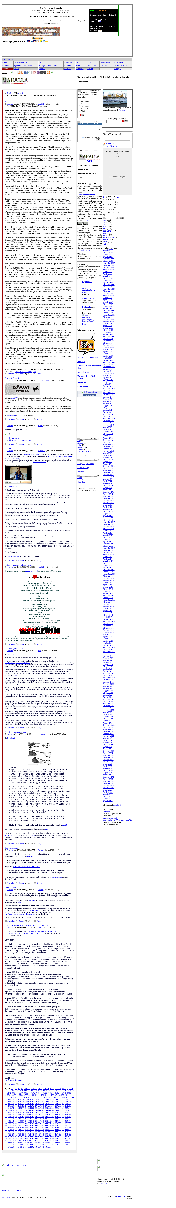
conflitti (41, 104)
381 (29, 1125)
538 (19, 1143)
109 (62, 1095)
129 (58, 1097)
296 (12, 1117)
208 (52, 1106)
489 (56, 1136)
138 (19, 1099)
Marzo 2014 (107, 479)
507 (49, 1138)
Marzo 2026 (107, 790)
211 (63, 1106)
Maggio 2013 (108, 457)
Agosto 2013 (108, 464)
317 (16, 1119)
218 (19, 1108)
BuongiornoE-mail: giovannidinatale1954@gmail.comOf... (117, 819)
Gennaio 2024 (108, 734)
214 (6, 1108)
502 (32, 1138)
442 (32, 1132)
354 (6, 1123)
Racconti (67, 69)
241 (29, 1110)
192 (66, 1104)
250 (59, 1110)
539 (22, 1143)
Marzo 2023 (107, 712)
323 (36, 1119)
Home (4, 62)
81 (56, 1093)
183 (36, 1104)
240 (26, 1110)
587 (49, 1147)
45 (39, 1091)
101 (35, 1095)
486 (46, 1136)
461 (29, 1134)
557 (16, 1145)
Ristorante (79, 69)
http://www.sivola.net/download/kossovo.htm (20, 914)
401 (29, 1127)
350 (59, 1121)
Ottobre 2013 (108, 468)
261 (29, 1112)
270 (59, 1112)
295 (9, 1117)
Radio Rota (11, 415)
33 (10, 1091)
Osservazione (82, 386)
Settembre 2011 (108, 414)
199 (22, 1106)
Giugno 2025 (108, 770)
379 (22, 1125)
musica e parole (44, 380)
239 (22, 1110)
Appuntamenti (88, 298)
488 (52, 1136)
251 (63, 1110)
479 (22, 1136)
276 (12, 1114)
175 (9, 1104)
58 (70, 1091)
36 (17, 1091)
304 (39, 1117)
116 (15, 1097)
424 (39, 1130)
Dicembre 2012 (108, 447)
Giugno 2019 (108, 615)
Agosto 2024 (108, 749)
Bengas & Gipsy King (13, 378)
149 (56, 1099)
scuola (105, 241)
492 (66, 1136)
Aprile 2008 (107, 326)
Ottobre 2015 (108, 520)
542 (32, 1143)
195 (9, 1106)
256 (12, 1112)
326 (46, 1119)
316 (12, 1119)
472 (66, 1134)
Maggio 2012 (108, 431)
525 (42, 1140)
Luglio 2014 (107, 488)
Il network (68, 62)
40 (27, 1091)
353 (69, 1121)
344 (39, 1121)
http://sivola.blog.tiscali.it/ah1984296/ (17, 663)
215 (9, 1108)
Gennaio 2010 (108, 371)
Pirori (89, 62)
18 (44, 1089)
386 (46, 1125)
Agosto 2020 (108, 645)
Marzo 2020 (107, 634)
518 (19, 1140)
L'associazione (7, 59)
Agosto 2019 (108, 619)
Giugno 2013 (108, 460)
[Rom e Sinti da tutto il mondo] (104, 1171)
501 (29, 1138)
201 (29, 1106)
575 (9, 1147)
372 (66, 1123)
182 (32, 1104)
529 (56, 1140)
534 (6, 1143)
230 (59, 1108)
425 (42, 1130)
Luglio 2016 (107, 539)
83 (61, 1093)
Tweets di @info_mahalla (11, 1190)
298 (19, 1117)
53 (58, 1091)
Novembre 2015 (109, 522)
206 (46, 1106)
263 (36, 1112)
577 (16, 1147)
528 (52, 1140)
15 (36, 1089)
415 (9, 1130)
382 (32, 1125)
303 (36, 1117)
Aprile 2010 (107, 377)
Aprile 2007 (107, 300)
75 (41, 1093)
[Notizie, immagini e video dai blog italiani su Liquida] (104, 1163)
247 (49, 1110)
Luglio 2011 (107, 410)
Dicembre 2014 (108, 498)
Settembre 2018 (109, 596)
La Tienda (6, 66)
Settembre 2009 (109, 362)
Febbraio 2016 (108, 529)
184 (39, 1104)
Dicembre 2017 (108, 576)
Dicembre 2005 (108, 265)
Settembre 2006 (109, 285)
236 (12, 1110)
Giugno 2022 (108, 693)
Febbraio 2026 (108, 788)
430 (59, 1130)
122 (35, 1097)
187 (49, 1104)
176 (12, 1104)
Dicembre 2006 (108, 291)
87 (70, 1093)
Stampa (39, 374)
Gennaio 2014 (108, 475)
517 (16, 1140)
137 (16, 1099)
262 (32, 1112)
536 (12, 1143)
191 (63, 1104)
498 (19, 1138)
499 (22, 1138)
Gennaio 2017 (108, 552)
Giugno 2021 (108, 667)
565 (42, 1145)
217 (16, 1108)
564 (39, 1145)
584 (39, 1147)
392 (66, 1125)
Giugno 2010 (108, 382)
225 (42, 1108)
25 (60, 1089)
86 (68, 1093)
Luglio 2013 (107, 462)
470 (59, 1134)
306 (46, 1117)
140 (26, 1099)
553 (69, 1143)
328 (52, 1119)
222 (32, 1108)
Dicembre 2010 (108, 395)
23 (56, 1089)
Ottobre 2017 (108, 572)
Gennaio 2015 (108, 501)
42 (32, 1091)
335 (9, 1121)
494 (6, 1138)
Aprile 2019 (107, 611)
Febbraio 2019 (108, 606)
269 (56, 1112)
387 (49, 1125)
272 (66, 1112)
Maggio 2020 (108, 639)
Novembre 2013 (109, 470)
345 (42, 1121)
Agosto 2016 (108, 542)
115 (12, 1097)
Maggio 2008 (108, 328)
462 (32, 1134)
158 (19, 1102)
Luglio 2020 (107, 643)
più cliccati (117, 805)
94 (17, 1095)
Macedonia (9, 448)
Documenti (91, 66)
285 (42, 1114)
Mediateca (80, 66)
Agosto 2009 (108, 360)
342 (32, 1121)
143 (36, 1099)
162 (32, 1102)
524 (39, 1140)
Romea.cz (81, 362)
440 (26, 1132)
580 (26, 1147)
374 (6, 1125)
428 (52, 1130)
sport (104, 244)
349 (56, 1121)
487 (49, 1136)
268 (52, 1112)
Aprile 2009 (107, 352)
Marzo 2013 (107, 453)
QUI (99, 21)
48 (46, 1091)
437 (16, 1132)
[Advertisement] (60, 50)
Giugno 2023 (108, 719)
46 (41, 1091)
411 (63, 1127)
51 (53, 1091)
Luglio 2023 (107, 721)
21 (51, 1089)
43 (34, 1091)
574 (6, 1147)
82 (58, 1093)
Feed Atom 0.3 (111, 146)
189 (56, 1104)
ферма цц (106, 811)
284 (39, 1114)
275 (9, 1114)
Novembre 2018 (109, 600)
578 (19, 1147)
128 (55, 1097)
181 (29, 1104)
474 (6, 1136)
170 (59, 1102)
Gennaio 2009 (108, 345)
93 (15, 1095)
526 (46, 1140)
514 (6, 1140)
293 (69, 1114)
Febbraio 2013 (108, 451)
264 (39, 1112)
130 (62, 1097)
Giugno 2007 (108, 304)
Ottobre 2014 (108, 494)
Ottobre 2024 (108, 753)
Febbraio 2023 (108, 710)
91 (10, 1095)
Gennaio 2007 (108, 293)
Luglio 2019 (107, 617)
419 (22, 1130)
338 (19, 1121)
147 (49, 1099)
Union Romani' (83, 372)
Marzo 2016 (107, 531)
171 (63, 1102)
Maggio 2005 (108, 250)
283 (36, 1114)
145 (42, 1099)
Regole (105, 239)
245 (42, 1110)
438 (19, 1132)
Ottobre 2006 (108, 287)
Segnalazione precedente (20, 440)
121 (32, 1097)
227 (49, 1108)
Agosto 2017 (108, 567)
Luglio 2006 (107, 280)
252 (66, 1110)
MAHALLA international (87, 358)
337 (16, 1121)
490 (59, 1136)
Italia (19, 902)
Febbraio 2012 (108, 425)
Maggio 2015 (108, 509)
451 (63, 1132)
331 (63, 1119)
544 (39, 1143)
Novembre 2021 (109, 678)
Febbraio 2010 (108, 373)
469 (56, 1134)
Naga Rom (81, 382)
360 (26, 1123)
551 (63, 1143)
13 (32, 1089)
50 (51, 1091)
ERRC (15, 675)
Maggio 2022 (108, 691)
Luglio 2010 (107, 384)
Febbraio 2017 (108, 555)
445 (42, 1132)
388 (52, 1125)
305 (42, 1117)
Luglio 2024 (107, 747)
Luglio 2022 (107, 695)
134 (6, 1099)
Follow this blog (89, 395)
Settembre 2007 (109, 311)
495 (9, 1138)
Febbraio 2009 (108, 347)
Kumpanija (42, 451)
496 (12, 1138)
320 (26, 1119)
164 (39, 1102)
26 (63, 1089)
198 (19, 1106)
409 (56, 1127)
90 (8, 1095)
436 (12, 1132)
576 (12, 1147)
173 (69, 1102)
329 (56, 1119)
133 (72, 1097)
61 (8, 1093)
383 (36, 1125)
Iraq (6, 102)
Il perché (80, 480)
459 (22, 1134)
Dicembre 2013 (108, 472)
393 (69, 1125)
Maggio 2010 (108, 380)
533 (69, 1140)
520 (26, 1140)
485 (42, 1136)
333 (69, 1119)
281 (29, 1114)
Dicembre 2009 (108, 369)
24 (58, 1089)
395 (9, 1127)
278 (19, 1114)
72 (34, 1093)
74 (39, 1093)
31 (5, 1091)
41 (29, 1091)
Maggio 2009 (108, 354)
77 (46, 1093)
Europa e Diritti (10, 887)
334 (6, 1121)
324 (39, 1119)
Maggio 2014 (108, 483)
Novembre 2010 (109, 393)
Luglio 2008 (107, 332)
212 (66, 1106)
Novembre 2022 (109, 703)
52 (56, 1091)
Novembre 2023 (109, 729)
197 (16, 1106)
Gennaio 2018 (108, 578)
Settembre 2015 (109, 518)
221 (29, 1108)
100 (32, 1095)
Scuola (16, 69)
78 (49, 1093)
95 (20, 1095)
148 (52, 1099)
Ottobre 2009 (108, 365)
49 (49, 1091)
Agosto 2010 (108, 386)
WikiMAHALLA (20, 62)
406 (46, 1127)
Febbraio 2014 (108, 477)
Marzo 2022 (107, 686)
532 (66, 1140)
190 (59, 1104)
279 (22, 1114)
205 (42, 1106)
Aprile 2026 (107, 792)
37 (20, 1091)
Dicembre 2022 (108, 706)
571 (63, 1145)
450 (59, 1132)
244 (39, 1110)
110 (65, 1095)
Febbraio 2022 (108, 684)
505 (42, 1138)
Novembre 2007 (109, 315)
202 (32, 1106)
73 (37, 1093)
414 (6, 1130)
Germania (32, 900)
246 (46, 1110)
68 (25, 1093)
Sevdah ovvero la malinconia (15, 732)
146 (46, 1099)
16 (39, 1089)
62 (10, 1093)
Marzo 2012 (107, 427)
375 (9, 1125)
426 (46, 1130)
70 (29, 1093)
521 (29, 1140)
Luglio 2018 (107, 591)
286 (46, 1114)
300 (26, 1117)
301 (29, 1117)
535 (9, 1143)
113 (6, 1097)
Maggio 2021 (108, 665)
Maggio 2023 (108, 716)
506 (46, 1138)
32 (8, 1091)
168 (52, 1102)
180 (26, 1104)
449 (56, 1132)
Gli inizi (79, 62)
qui (46, 829)
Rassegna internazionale (48, 66)
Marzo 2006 (107, 272)
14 (34, 1089)
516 (12, 1140)
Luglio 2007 (107, 306)
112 (72, 1095)
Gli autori (42, 62)
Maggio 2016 (108, 535)
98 (27, 1095)
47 (44, 1091)
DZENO (14, 398)
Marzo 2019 (107, 608)
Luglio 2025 (107, 773)
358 (19, 1123)
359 (22, 1123)
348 (52, 1121)
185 (42, 1104)
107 (55, 1095)
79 (51, 1093)
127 (52, 1097)
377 (16, 1125)
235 (9, 1110)
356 (12, 1123)
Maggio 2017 (108, 561)
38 (22, 1091)
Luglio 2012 (107, 436)
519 (22, 1140)
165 (42, 1102)
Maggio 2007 (108, 302)
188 (52, 1104)
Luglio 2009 (107, 358)
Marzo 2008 (107, 324)
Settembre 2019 (109, 621)
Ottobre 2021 (108, 675)
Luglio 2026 (107, 798)
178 (19, 1104)
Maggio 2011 (108, 406)
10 (25, 1089)
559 (22, 1145)
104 (45, 1095)
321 (29, 1119)
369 (56, 1123)
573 (69, 1145)
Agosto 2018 (108, 593)
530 (59, 1140)
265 (42, 1112)
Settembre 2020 (109, 647)
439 (22, 1132)
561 (29, 1145)
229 (56, 1108)
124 (42, 1097)
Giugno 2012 (108, 434)
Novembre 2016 (109, 548)
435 (9, 1132)
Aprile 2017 (107, 559)
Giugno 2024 (108, 744)
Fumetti (42, 69)
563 (36, 1145)
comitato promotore (35, 910)
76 (44, 1093)
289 (56, 1114)
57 (68, 1091)
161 (29, 1102)
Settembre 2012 (109, 440)
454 (6, 1134)
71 (32, 1093)
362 (32, 1123)
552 (66, 1143)
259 (22, 1112)
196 (12, 1106)
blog (79, 441)
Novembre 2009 (109, 367)
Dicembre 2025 (108, 783)
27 (65, 1089)
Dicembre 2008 (108, 343)
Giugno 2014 (108, 485)
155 (9, 1102)
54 (61, 1091)
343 (36, 1121)
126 (48, 1097)
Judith (64, 825)
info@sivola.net (83, 250)
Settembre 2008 (109, 336)
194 (6, 1106)
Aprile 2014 (107, 481)
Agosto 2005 (108, 257)
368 (52, 1123)
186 (46, 1104)
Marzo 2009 (107, 349)
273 (69, 1112)
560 (26, 1145)
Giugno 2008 (108, 330)
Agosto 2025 (108, 775)
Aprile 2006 (107, 274)
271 (63, 1112)
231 (63, 1108)
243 (36, 1110)
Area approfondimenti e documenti (89, 290)
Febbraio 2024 (108, 736)
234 (6, 1110)
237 (16, 1110)
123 (38, 1097)
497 (16, 1138)
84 (63, 1093)
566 (46, 1145)
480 (26, 1136)
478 (19, 1136)
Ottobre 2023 (108, 727)
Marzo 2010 (107, 375)
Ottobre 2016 (108, 546)
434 (6, 1132)
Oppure (21, 374)
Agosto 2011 (107, 412)
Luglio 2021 (107, 669)
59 (73, 1091)
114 (9, 1097)
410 (59, 1127)
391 (63, 1125)
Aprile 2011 (107, 403)
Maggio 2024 (108, 742)
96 (22, 1095)
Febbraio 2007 (108, 295)
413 (69, 1127)
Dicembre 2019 (108, 628)
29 (70, 1089)
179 (22, 1104)
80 (53, 1093)
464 (39, 1134)
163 (36, 1102)
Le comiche (14, 438)
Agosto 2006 (108, 282)
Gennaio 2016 (108, 526)
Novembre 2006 (109, 289)
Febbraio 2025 (108, 762)
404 (39, 1127)
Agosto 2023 (108, 723)
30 (72, 1089)
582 (32, 1147)
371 (63, 1123)
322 (32, 1119)
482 (32, 1136)
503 (36, 1138)
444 (39, 1132)
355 (9, 1123)
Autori (79, 478)
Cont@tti (117, 69)
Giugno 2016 (108, 537)
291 (63, 1114)
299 (22, 1117)
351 (63, 1121)
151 (63, 1099)
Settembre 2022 (109, 699)
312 (66, 1117)
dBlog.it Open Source (85, 464)
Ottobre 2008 (108, 339)
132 (68, 1097)
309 (56, 1117)
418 (19, 1130)
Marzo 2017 (107, 557)
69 (27, 1093)
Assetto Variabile (120, 66)
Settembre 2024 (109, 751)
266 (46, 1112)
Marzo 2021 (107, 660)
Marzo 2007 (107, 298)
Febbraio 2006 (108, 270)
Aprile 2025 (107, 766)
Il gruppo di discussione (23, 66)
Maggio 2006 (108, 276)
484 (39, 1136)
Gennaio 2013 (108, 449)
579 (22, 1147)
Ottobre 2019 (108, 624)
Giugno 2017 (108, 563)
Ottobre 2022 (108, 701)
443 (36, 1132)
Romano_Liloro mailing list (25, 372)
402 (32, 1127)
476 (12, 1136)
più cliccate (92, 456)
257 (16, 1112)
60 (5, 1093)
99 (29, 1095)
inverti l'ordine (23, 93)
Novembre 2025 (109, 781)
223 (36, 1108)
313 (69, 1117)
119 (25, 1097)
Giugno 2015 (108, 511)
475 (9, 1136)
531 (63, 1140)
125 (45, 1097)
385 (42, 1125)
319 (22, 1119)
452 (66, 1132)
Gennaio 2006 (108, 267)
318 (19, 1119)
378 (19, 1125)
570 (59, 1145)
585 (42, 1147)
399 (22, 1127)
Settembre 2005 (109, 259)
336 (12, 1121)
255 (9, 1112)
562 (32, 1145)
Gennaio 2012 (108, 423)
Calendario (118, 62)
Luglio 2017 (107, 565)
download (30, 856)
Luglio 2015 (107, 513)
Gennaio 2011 (108, 397)
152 (66, 1099)
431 (63, 1130)
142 (32, 1099)
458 (19, 1134)
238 (19, 1110)
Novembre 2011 (109, 418)
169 (56, 1102)
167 (49, 1102)
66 (20, 1093)
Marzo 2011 (107, 401)
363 (36, 1123)
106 (52, 1095)
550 (59, 1143)
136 (12, 1099)
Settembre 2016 (109, 544)
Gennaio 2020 (108, 630)
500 (26, 1138)
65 (17, 1093)
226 (46, 1108)
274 (6, 1114)
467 (49, 1134)
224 (39, 1108)
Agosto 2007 (108, 308)
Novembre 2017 (109, 574)
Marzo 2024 (107, 738)
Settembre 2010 (109, 388)
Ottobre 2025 (108, 779)
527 (49, 1140)
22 (53, 1089)
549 (56, 1143)
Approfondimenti (11, 848)
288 (52, 1114)
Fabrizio (10, 104)
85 (65, 1093)
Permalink (11, 374)
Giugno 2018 (108, 589)
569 (56, 1145)
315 (9, 1119)
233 (69, 1108)
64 (15, 1093)
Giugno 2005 (108, 252)
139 (22, 1099)
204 (39, 1106)
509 (56, 1138)
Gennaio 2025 (108, 760)
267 (49, 1112)
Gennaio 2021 (108, 656)
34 (13, 1091)
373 (69, 1123)
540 (26, 1143)
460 (26, 1134)
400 (26, 1127)
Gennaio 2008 (108, 319)
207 (49, 1106)
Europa (40, 850)
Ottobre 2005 (108, 261)
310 (59, 1117)
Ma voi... (8, 424)
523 (36, 1140)
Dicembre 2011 (108, 421)
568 (52, 1145)
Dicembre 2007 (108, 317)
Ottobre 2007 (108, 313)
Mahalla (9, 93)
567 (49, 1145)
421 (29, 1130)
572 (66, 1145)
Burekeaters (12, 738)
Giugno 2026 (108, 796)
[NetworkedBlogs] (89, 392)
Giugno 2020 (108, 641)
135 (9, 1099)
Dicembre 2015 (108, 524)
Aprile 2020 (107, 637)
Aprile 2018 (107, 585)
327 (49, 1119)
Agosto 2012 (108, 438)
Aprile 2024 (107, 740)
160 (26, 1102)
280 (26, 1114)
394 (6, 1127)
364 (39, 1123)
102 (39, 1095)
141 (29, 1099)
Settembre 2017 (109, 570)
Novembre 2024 (109, 755)
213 (69, 1106)
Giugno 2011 (108, 408)
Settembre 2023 (109, 725)
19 (46, 1089)
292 (66, 1114)
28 (67, 1089)
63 (13, 1093)
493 (69, 1136)
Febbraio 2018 (108, 580)
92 (13, 1095)
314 (6, 1119)
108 (59, 1095)
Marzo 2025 (107, 764)
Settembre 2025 (109, 777)
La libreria (68, 66)
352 (66, 1121)
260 (26, 1112)
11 (27, 1089)
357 (16, 1123)
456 (12, 1134)
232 (66, 1108)
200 (26, 1106)
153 (69, 1099)
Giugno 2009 (108, 356)
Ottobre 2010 (108, 390)
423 (36, 1130)
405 (42, 1127)
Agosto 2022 (108, 697)
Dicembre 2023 (108, 732)
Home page (6, 1197)
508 (52, 1138)
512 (66, 1138)
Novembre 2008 (109, 341)
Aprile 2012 (107, 429)
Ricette (90, 69)
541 (29, 1143)
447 (49, 1132)
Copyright (81, 482)
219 (22, 1108)
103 (42, 1095)
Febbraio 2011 (108, 399)
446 (46, 1132)
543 (36, 1143)
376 (12, 1125)
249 (56, 1110)
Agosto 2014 (108, 490)
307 (49, 1117)
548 (52, 1143)
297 (16, 1117)
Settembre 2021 (109, 673)
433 (69, 1130)
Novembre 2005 (109, 263)
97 (25, 1095)
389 (56, 1125)
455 (9, 1134)
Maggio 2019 (108, 613)
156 (12, 1102)
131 (65, 1097)
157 (16, 1102)
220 (26, 1108)
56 (65, 1091)
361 (29, 1123)
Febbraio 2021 (108, 658)
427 (49, 1130)
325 (42, 1119)
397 (16, 1127)
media (40, 426)
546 (46, 1143)
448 (52, 1132)
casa (39, 651)
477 (16, 1136)
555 (9, 1145)
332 (66, 1119)
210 (59, 1106)
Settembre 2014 (109, 492)
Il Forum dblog (83, 468)
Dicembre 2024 (108, 757)
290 (59, 1114)
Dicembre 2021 (108, 680)
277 (16, 1114)
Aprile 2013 (107, 455)
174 (6, 1104)
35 (15, 1091)
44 (37, 1091)
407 (49, 1127)
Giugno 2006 (108, 278)
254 (6, 1112)
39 (25, 1091)
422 (32, 1130)
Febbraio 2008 (108, 321)
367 (49, 1123)
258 (19, 1112)
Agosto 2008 (108, 334)
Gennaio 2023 (108, 708)
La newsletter (105, 62)
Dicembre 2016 (108, 550)
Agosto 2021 (108, 671)
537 (16, 1143)
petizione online (56, 877)
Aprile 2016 (107, 533)
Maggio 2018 (108, 587)
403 (36, 1127)
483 (36, 1136)
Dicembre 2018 (108, 602)
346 (46, 1121)
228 (52, 1108)
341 (29, 1121)
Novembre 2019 (109, 626)
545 (42, 1143)
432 (66, 1130)
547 (49, 1143)
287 (49, 1114)
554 (6, 1145)
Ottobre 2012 (108, 442)
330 (59, 1119)
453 (69, 1132)
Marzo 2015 (107, 505)
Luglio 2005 (107, 254)
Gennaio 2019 (108, 604)
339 (22, 1121)
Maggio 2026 (108, 794)
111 (69, 1095)
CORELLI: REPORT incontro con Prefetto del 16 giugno (26, 925)
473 (69, 1134)
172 (66, 1102)
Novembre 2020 (109, 652)
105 (49, 1095)
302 (32, 1117)
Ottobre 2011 (108, 416)
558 (19, 1145)
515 (9, 1140)
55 (63, 1091)
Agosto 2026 (108, 801)
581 (29, 1147)
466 (46, 1134)
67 (22, 1093)
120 (28, 1097)
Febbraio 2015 (108, 503)
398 (19, 1127)
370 (59, 1123)
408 (52, 1127)
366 (46, 1123)
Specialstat (103, 1183)
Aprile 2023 (107, 714)
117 (18, 1097)
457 (16, 1134)
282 (32, 1114)
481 (29, 1136)
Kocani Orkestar (11, 835)
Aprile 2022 (107, 688)
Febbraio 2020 (108, 632)
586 (46, 1147)
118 (22, 1097)
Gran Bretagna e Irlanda (14, 649)
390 (59, 1125)
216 (12, 1108)
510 (59, 1138)
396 (12, 1127)
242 (32, 1110)
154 (6, 1102)
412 (66, 1127)
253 (69, 1110)
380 (26, 1125)
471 (63, 1134)
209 (56, 1106)
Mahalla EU (104, 66)
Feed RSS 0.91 (111, 143)
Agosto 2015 (108, 516)
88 (73, 1093)
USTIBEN (10, 654)
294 (6, 1117)
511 (63, 1138)
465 (42, 1134)
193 (69, 1104)
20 (48, 1089)
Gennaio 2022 (108, 682)
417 (16, 1130)
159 (22, 1102)
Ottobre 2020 (108, 649)
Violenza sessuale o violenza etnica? (18, 565)
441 (29, 1132)
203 (36, 1106)
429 (56, 1130)
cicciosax (10, 734)
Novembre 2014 (109, 496)
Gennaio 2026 (108, 786)
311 (63, 1117)
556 (12, 1145)
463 (36, 1134)
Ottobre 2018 (108, 598)
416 (12, 1130)
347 (49, 1121)
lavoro (105, 233)
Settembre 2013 (109, 466)
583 (36, 1147)
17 (41, 1089)
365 (42, 1123)
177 (16, 1104)
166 (46, 1102)
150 (59, 1099)
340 (26, 1121)
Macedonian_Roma (39, 462)
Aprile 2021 (107, 662)
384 (39, 1125)
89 (5, 1095)
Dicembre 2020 (108, 654)
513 (69, 1138)
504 (39, 1138)
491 (63, 1136)
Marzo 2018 (107, 583)
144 (39, 1099)
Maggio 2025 (108, 768)
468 (52, 1134)
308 (52, 1117)
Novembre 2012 (109, 444)
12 (29, 1089)
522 (32, 1140)
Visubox (80, 472)
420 (26, 1130)
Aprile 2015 (107, 507)
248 (52, 1110)
